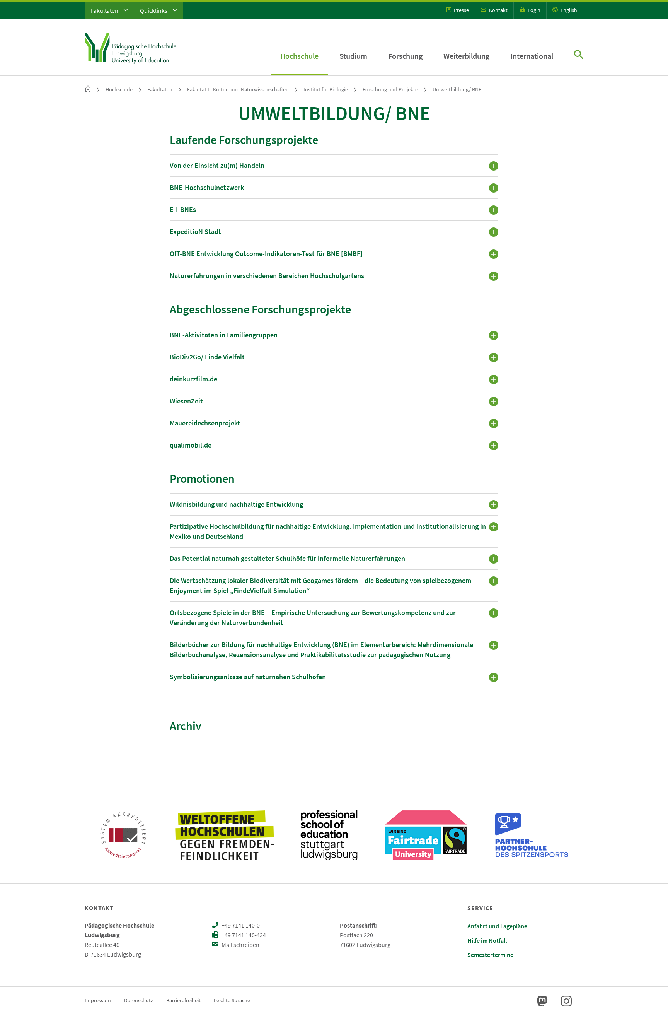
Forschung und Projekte (390, 89)
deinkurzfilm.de (193, 378)
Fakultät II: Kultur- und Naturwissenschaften (238, 89)
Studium (353, 56)
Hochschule (299, 56)
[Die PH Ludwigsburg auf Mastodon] (542, 1001)
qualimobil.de (190, 445)
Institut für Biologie (325, 89)
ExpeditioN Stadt (195, 231)
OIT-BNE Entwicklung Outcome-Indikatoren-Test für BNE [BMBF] (266, 253)
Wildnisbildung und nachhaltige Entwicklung (236, 504)
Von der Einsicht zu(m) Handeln (217, 165)
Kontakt (498, 10)
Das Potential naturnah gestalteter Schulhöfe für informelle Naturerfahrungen (287, 558)
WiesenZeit (186, 400)
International (531, 56)
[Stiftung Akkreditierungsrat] (123, 835)
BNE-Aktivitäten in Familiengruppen (224, 334)
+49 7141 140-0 (240, 925)
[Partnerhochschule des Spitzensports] (532, 835)
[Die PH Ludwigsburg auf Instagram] (566, 1001)
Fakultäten (105, 10)
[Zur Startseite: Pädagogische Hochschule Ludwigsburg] (130, 47)
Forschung (405, 56)
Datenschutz (138, 1000)
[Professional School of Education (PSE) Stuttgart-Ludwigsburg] (329, 835)
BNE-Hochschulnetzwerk (207, 187)
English (568, 10)
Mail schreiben (239, 944)
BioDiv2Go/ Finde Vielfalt (207, 356)
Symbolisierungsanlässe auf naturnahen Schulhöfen (248, 676)
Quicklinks (154, 10)
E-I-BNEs (183, 209)
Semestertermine (490, 955)
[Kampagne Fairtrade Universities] (426, 835)
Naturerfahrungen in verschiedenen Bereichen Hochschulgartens (267, 275)
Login (533, 10)
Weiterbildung (466, 56)
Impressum (98, 1000)
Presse (461, 10)
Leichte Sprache (232, 1000)
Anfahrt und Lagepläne (497, 926)
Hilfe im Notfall (487, 940)
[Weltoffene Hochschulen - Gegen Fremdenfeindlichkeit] (224, 835)
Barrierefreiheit (183, 1000)
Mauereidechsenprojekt (205, 423)
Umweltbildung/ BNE (457, 89)
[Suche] (578, 56)
